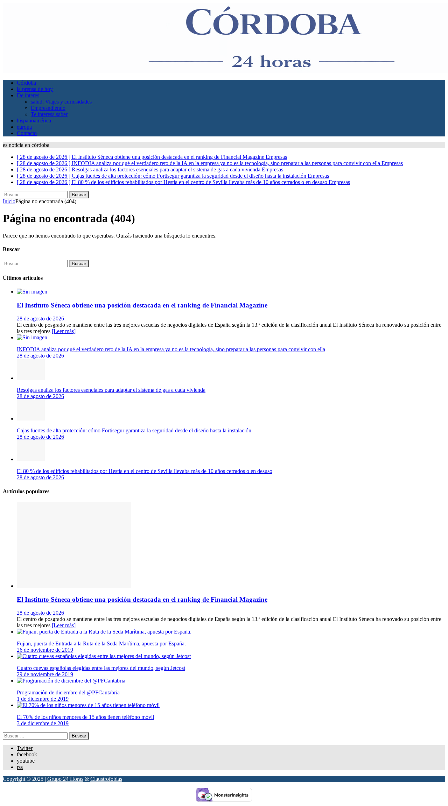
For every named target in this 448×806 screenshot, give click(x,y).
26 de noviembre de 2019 (45, 650)
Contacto (27, 133)
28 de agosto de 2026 (40, 318)
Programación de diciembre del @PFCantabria (68, 692)
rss (20, 767)
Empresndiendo (48, 108)
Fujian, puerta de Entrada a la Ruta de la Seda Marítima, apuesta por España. (101, 643)
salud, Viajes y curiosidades (61, 102)
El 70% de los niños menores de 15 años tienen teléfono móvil (85, 717)
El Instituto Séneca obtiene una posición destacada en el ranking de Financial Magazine (142, 305)
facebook (27, 754)
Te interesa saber (49, 114)
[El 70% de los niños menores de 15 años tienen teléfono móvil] (88, 705)
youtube (26, 761)
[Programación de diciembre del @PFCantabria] (71, 681)
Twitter (25, 748)
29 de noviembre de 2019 (45, 674)
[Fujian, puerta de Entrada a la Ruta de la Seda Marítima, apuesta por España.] (104, 632)
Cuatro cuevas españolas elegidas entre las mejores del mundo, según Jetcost (101, 668)
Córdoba (26, 83)
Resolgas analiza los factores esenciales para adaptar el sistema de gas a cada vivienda (111, 390)
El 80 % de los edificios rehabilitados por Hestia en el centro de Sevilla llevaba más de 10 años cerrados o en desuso (144, 471)
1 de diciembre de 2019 (43, 699)
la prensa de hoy (35, 89)
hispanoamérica (34, 120)
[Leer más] (64, 331)
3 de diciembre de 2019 (43, 723)
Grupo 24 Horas (65, 779)
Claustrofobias (106, 779)
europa (24, 127)
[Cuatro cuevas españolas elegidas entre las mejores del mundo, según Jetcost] (104, 656)
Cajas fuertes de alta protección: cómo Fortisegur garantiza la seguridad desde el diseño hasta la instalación (134, 430)
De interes (28, 95)
